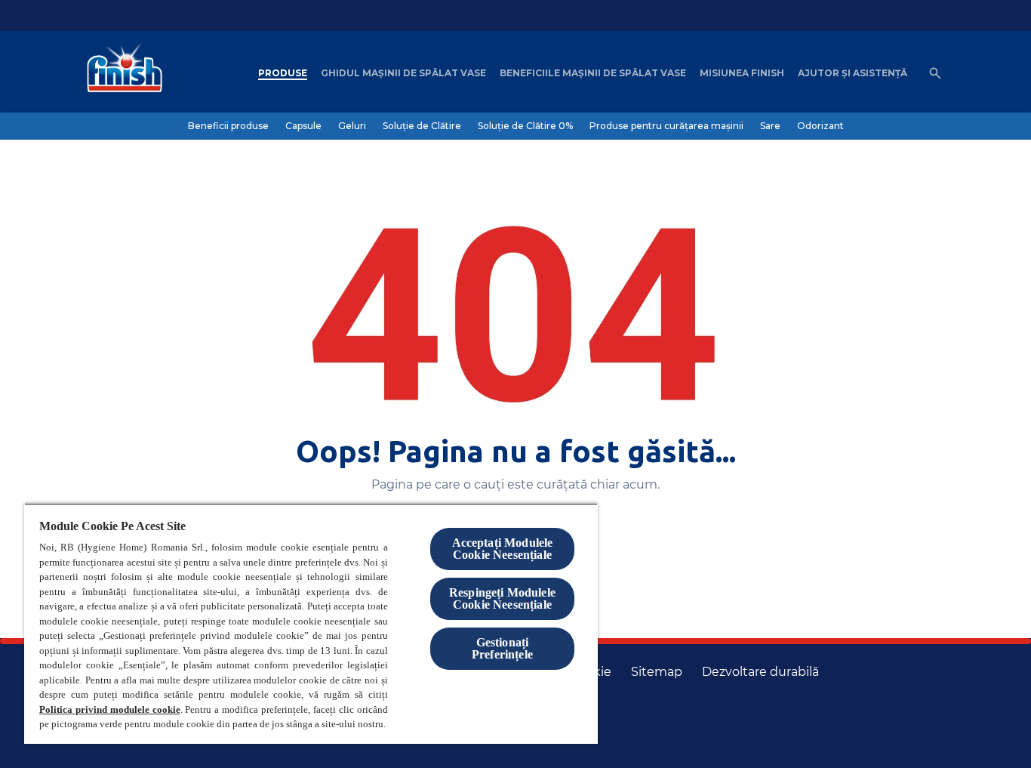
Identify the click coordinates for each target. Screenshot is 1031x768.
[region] (311, 623)
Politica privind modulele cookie (109, 709)
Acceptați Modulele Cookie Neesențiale (502, 548)
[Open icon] (935, 73)
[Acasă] (121, 73)
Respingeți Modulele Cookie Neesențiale (502, 598)
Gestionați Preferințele (502, 648)
